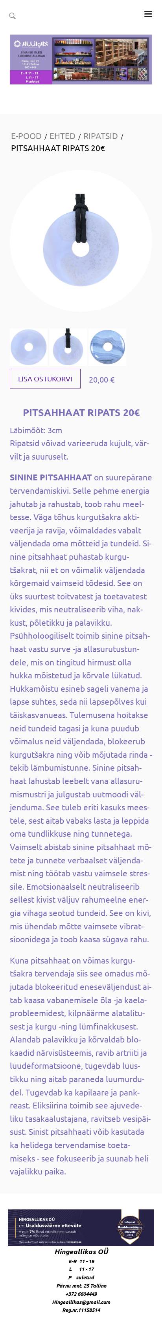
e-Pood (26, 135)
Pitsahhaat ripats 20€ (58, 148)
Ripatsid (100, 135)
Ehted (62, 135)
